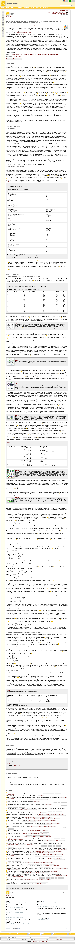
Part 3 (54, 12)
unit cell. (64, 331)
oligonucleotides (22, 134)
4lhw (11, 376)
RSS (70, 933)
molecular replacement (15, 22)
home (2, 7)
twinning (54, 739)
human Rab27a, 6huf (17, 56)
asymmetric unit (11, 278)
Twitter (43, 933)
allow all (35, 942)
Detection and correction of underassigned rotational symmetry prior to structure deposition (21, 910)
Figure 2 (17, 360)
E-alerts (31, 933)
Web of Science (46, 793)
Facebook (55, 933)
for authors (19, 7)
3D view (8, 763)
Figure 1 (17, 323)
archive (7, 7)
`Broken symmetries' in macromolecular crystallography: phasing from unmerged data (21, 915)
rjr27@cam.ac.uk (28, 32)
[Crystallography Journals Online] (64, 1)
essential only (41, 942)
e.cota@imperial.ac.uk (20, 32)
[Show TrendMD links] (66, 928)
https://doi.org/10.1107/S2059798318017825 (60, 13)
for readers (26, 7)
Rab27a (49, 54)
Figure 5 (17, 470)
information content (55, 54)
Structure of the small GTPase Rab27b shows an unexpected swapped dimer (21, 905)
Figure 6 (17, 497)
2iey (11, 375)
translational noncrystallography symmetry (38, 54)
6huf (22, 488)
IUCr (67, 1)
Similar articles (9, 58)
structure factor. (41, 333)
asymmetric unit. (51, 315)
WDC (73, 1)
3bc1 (33, 373)
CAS (60, 793)
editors (13, 7)
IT (69, 1)
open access (45, 7)
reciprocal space (58, 650)
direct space (17, 651)
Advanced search (59, 939)
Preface (39, 904)
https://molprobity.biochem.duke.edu (13, 181)
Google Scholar (11, 794)
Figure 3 (17, 383)
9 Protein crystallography (42, 918)
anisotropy (26, 54)
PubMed (56, 793)
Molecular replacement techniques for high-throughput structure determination (50, 900)
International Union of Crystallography (40, 941)
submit (32, 7)
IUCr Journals (37, 799)
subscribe (38, 7)
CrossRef (52, 793)
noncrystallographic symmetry (36, 21)
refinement (47, 483)
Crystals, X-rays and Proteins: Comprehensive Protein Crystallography (52, 908)
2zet (42, 375)
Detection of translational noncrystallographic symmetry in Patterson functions (20, 900)
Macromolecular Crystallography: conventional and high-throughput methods (51, 914)
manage (47, 942)
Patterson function (19, 316)
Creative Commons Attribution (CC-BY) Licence (37, 887)
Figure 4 (17, 415)
